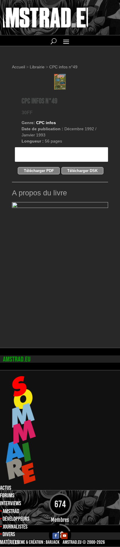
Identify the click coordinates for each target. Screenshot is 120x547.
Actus (5, 488)
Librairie (37, 67)
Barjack (52, 542)
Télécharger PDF (39, 171)
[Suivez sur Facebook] (55, 536)
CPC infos (46, 122)
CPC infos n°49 (63, 67)
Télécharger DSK (82, 171)
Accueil (19, 67)
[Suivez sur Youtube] (64, 536)
